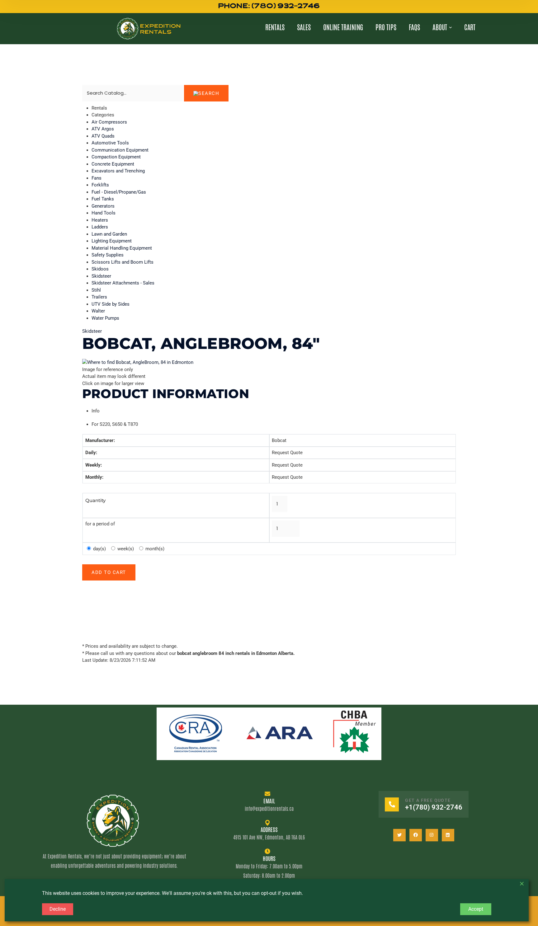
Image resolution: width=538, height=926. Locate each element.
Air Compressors (109, 122)
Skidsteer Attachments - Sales (123, 283)
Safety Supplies (108, 255)
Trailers (99, 297)
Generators (103, 206)
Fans (96, 178)
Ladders (100, 227)
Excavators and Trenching (118, 171)
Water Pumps (105, 318)
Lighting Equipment (112, 241)
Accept (475, 909)
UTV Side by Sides (111, 304)
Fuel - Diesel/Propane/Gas (119, 192)
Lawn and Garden (109, 234)
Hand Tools (104, 213)
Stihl (96, 290)
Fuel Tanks (103, 199)
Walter (98, 311)
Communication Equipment (120, 150)
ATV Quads (103, 136)
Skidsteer (101, 276)
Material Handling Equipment (122, 248)
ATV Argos (103, 129)
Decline (58, 909)
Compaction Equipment (116, 157)
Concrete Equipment (113, 164)
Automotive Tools (110, 143)
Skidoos (100, 269)
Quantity (95, 500)
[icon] (399, 835)
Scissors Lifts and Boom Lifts (122, 262)
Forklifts (100, 185)
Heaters (100, 220)
